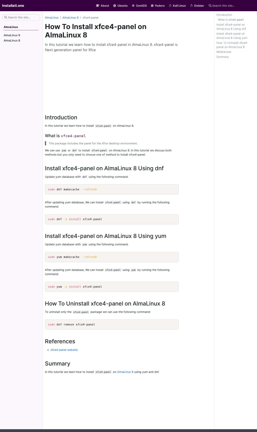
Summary (222, 56)
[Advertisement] (128, 81)
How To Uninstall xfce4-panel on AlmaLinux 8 (232, 45)
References (223, 52)
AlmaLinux (52, 17)
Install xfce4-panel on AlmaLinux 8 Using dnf (231, 26)
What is (231, 19)
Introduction (224, 14)
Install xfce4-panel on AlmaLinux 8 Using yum (231, 36)
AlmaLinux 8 (70, 17)
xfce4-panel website (64, 350)
